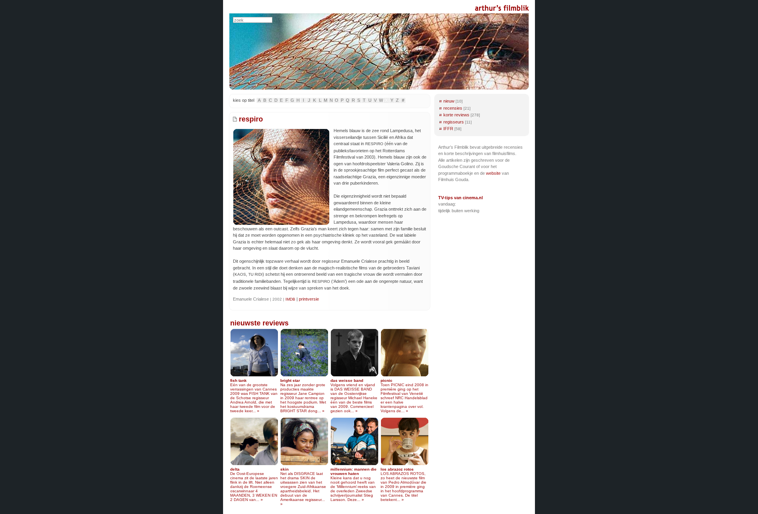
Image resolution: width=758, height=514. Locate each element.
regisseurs (453, 122)
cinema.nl (473, 197)
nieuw (448, 101)
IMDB (290, 299)
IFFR (448, 128)
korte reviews (456, 114)
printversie (309, 299)
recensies (452, 108)
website (493, 173)
